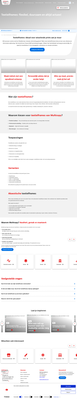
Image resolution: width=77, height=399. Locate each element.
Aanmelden (62, 377)
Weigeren (68, 392)
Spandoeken (58, 264)
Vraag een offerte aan (37, 49)
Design (24, 358)
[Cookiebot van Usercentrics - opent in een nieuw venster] (6, 397)
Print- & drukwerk (19, 2)
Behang (24, 264)
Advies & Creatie (48, 2)
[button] (73, 2)
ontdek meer (8, 329)
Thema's (54, 2)
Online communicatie (39, 2)
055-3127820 (64, 30)
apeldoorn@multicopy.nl (44, 379)
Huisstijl (41, 358)
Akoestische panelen (7, 264)
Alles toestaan (68, 386)
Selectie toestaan (68, 389)
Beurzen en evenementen (7, 358)
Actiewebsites (59, 358)
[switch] (30, 397)
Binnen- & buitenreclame (29, 2)
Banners (41, 264)
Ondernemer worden (62, 2)
